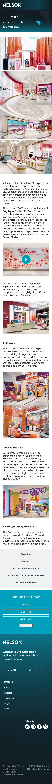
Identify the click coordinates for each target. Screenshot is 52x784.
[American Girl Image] (26, 53)
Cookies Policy (9, 771)
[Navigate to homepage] (12, 4)
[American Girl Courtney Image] (26, 501)
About (7, 687)
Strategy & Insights (26, 568)
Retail (26, 561)
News (6, 708)
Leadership (9, 698)
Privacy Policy (9, 766)
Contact (12, 669)
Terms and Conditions (13, 767)
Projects (8, 692)
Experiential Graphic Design (26, 575)
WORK (13, 17)
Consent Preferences (13, 774)
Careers (33, 669)
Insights (7, 703)
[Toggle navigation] (45, 4)
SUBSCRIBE (26, 625)
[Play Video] (26, 259)
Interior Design (26, 582)
